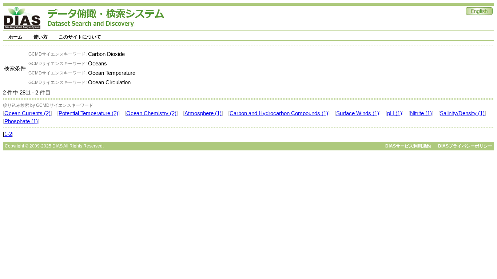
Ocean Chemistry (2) (151, 113)
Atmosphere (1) (203, 113)
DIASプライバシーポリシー (465, 146)
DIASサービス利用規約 (408, 146)
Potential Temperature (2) (88, 113)
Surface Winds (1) (357, 113)
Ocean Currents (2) (27, 113)
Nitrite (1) (421, 113)
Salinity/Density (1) (462, 113)
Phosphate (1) (21, 121)
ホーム (15, 37)
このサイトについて (80, 37)
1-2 (8, 134)
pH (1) (394, 113)
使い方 (40, 37)
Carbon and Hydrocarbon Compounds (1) (279, 113)
